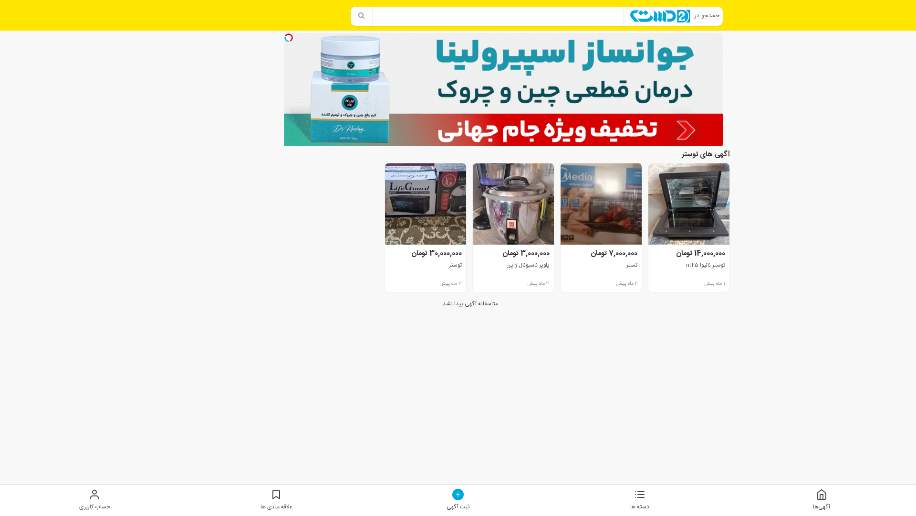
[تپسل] (288, 38)
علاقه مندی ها (276, 506)
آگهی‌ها (821, 506)
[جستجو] (362, 16)
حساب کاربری (94, 506)
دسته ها (639, 506)
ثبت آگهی (458, 506)
